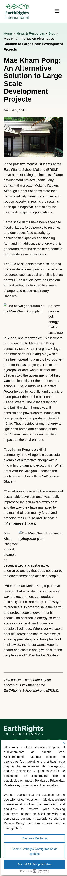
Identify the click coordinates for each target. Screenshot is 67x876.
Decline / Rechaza (34, 838)
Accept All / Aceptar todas (34, 864)
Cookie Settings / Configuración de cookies (35, 851)
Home (8, 33)
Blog (52, 33)
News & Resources (30, 33)
